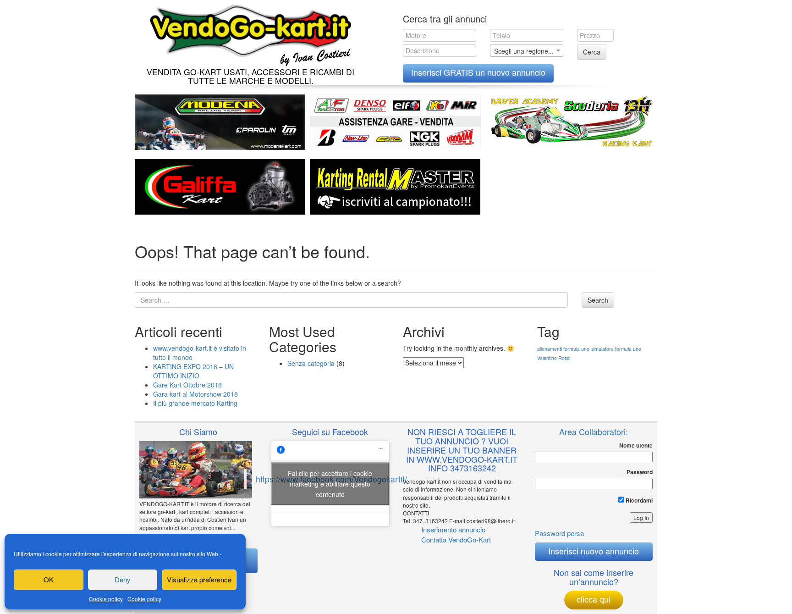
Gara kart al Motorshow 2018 (195, 393)
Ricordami (638, 500)
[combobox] (526, 50)
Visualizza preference (199, 579)
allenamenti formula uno (563, 348)
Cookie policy (106, 599)
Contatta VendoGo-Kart (456, 539)
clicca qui (593, 599)
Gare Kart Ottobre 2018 (187, 384)
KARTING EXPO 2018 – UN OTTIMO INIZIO (193, 371)
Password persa (559, 533)
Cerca (591, 51)
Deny (123, 579)
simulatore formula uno (616, 348)
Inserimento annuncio (453, 529)
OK (49, 579)
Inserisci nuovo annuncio (593, 551)
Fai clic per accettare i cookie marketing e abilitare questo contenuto (330, 483)
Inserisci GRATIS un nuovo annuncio (478, 72)
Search (598, 299)
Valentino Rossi (553, 357)
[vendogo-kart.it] (248, 33)
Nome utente (636, 445)
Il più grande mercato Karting (195, 403)
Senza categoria (311, 363)
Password (640, 472)
